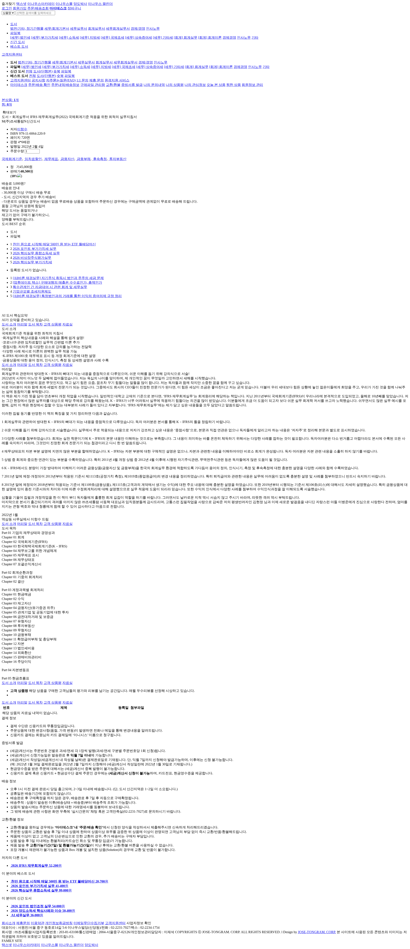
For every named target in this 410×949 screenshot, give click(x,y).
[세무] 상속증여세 (138, 37)
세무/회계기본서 (56, 28)
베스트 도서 (19, 46)
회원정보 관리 (252, 85)
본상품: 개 (10, 100)
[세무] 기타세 (163, 37)
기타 (255, 37)
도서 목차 (35, 324)
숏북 (56, 71)
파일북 (15, 33)
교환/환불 (113, 85)
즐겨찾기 (8, 4)
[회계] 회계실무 (185, 37)
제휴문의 (23, 923)
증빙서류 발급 (132, 85)
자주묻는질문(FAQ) (61, 80)
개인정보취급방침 (59, 923)
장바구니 (74, 8)
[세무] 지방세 (90, 37)
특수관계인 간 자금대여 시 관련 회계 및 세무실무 (50, 287)
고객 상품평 (53, 324)
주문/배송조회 (38, 8)
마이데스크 (18, 85)
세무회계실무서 (118, 28)
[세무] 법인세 (20, 37)
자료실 (67, 324)
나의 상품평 (175, 85)
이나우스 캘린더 (100, 4)
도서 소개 (9, 324)
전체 (29, 71)
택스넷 (21, 4)
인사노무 (153, 28)
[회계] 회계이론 (210, 37)
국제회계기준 (12, 159)
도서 (13, 24)
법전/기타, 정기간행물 (27, 28)
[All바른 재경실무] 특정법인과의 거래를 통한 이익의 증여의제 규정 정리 (67, 296)
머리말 (22, 324)
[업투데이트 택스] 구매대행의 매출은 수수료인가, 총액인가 (57, 282)
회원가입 (19, 8)
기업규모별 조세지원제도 (32, 291)
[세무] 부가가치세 (44, 37)
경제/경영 (138, 28)
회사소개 (8, 923)
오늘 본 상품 (216, 85)
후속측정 (99, 159)
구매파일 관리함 (92, 85)
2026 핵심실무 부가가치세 (32, 262)
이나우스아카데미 (41, 4)
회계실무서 (96, 28)
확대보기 (9, 112)
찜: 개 (7, 104)
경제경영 (229, 37)
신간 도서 (17, 42)
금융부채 (83, 159)
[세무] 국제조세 (112, 37)
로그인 (7, 8)
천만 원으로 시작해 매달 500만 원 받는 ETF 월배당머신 (54, 244)
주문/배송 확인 (39, 85)
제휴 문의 (96, 80)
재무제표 (51, 159)
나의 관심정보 (195, 85)
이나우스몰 (64, 4)
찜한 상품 (233, 85)
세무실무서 (78, 28)
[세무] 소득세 (69, 37)
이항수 (22, 129)
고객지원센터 (12, 54)
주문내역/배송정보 (65, 85)
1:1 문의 (82, 80)
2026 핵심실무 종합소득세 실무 (36, 253)
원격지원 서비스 (117, 80)
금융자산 (67, 159)
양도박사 (80, 4)
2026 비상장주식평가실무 (32, 257)
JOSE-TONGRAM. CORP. (317, 932)
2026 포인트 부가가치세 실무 (34, 249)
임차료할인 (33, 159)
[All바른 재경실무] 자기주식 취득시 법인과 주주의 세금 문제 (58, 278)
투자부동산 (117, 159)
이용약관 (37, 923)
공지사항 (38, 80)
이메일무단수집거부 (88, 923)
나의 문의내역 (154, 85)
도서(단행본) (43, 71)
